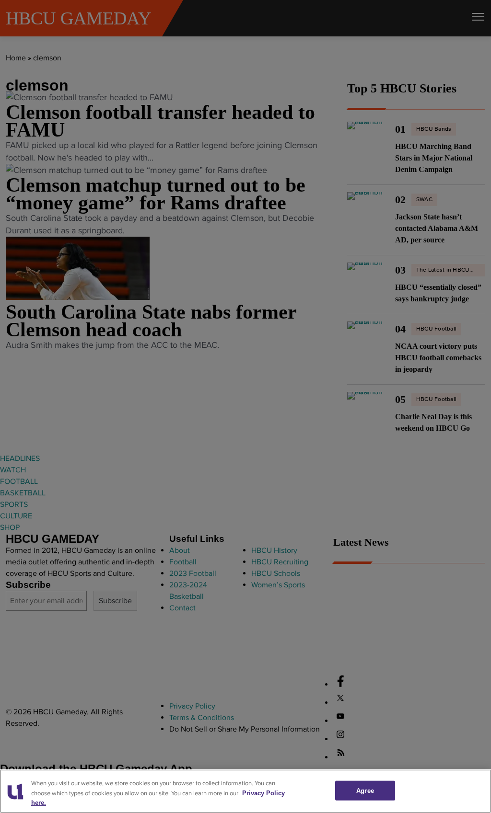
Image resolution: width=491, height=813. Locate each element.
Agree (365, 790)
